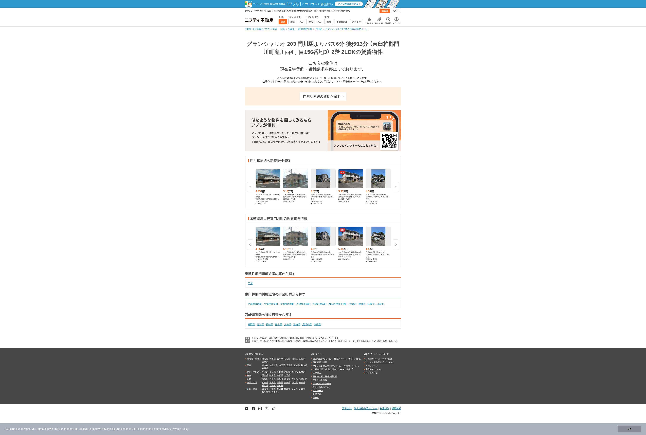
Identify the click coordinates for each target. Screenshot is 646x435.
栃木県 (304, 365)
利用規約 (384, 408)
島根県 (287, 382)
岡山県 (273, 382)
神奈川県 (274, 365)
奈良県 (295, 379)
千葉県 (289, 365)
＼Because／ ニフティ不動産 (379, 359)
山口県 (295, 382)
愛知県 (265, 375)
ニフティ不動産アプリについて (380, 362)
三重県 (287, 375)
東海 (249, 375)
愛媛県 (273, 385)
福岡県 (251, 324)
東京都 (265, 365)
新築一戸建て (332, 369)
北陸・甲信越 (253, 372)
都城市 (362, 304)
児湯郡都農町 (319, 304)
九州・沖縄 (252, 389)
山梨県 (273, 372)
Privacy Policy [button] (180, 428)
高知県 (280, 385)
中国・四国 (252, 382)
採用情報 (396, 408)
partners (68, 428)
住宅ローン (318, 390)
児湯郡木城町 (287, 304)
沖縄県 (317, 324)
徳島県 (302, 382)
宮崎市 (352, 304)
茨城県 (297, 365)
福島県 (265, 362)
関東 (249, 365)
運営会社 (347, 408)
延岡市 (371, 304)
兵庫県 (273, 379)
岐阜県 (273, 375)
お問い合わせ (372, 366)
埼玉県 (282, 365)
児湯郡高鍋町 (255, 304)
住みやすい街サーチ (322, 383)
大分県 (287, 324)
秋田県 (295, 359)
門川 (250, 283)
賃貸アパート (340, 359)
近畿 (249, 379)
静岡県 (280, 375)
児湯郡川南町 (303, 304)
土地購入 (317, 373)
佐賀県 (260, 324)
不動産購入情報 (320, 362)
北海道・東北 (253, 359)
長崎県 (269, 324)
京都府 (280, 379)
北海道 (265, 359)
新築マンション (335, 366)
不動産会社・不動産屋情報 (325, 376)
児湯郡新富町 (271, 304)
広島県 (265, 382)
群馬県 (265, 368)
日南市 (380, 304)
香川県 (265, 385)
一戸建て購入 (319, 369)
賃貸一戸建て (354, 359)
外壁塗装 (317, 394)
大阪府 (265, 379)
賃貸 (315, 359)
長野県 (280, 372)
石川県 (295, 372)
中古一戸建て (346, 369)
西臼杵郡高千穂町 (338, 304)
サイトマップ (372, 373)
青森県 (273, 359)
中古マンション (351, 366)
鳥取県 (280, 382)
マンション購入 (320, 366)
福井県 (302, 372)
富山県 (287, 372)
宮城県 (287, 359)
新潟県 (265, 372)
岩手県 (280, 359)
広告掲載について (374, 369)
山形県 (302, 359)
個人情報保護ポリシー (366, 408)
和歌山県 (303, 379)
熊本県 (278, 324)
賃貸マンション (325, 359)
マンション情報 (320, 380)
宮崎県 (296, 324)
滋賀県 (287, 379)
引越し (316, 397)
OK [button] (629, 429)
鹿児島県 (307, 324)
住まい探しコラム (321, 387)
